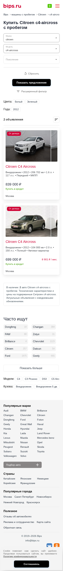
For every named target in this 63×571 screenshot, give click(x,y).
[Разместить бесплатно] (50, 6)
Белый (18, 101)
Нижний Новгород (14, 502)
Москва (8, 496)
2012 (16, 109)
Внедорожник (23, 386)
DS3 (44, 378)
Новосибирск (44, 496)
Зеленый (32, 101)
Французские (27, 483)
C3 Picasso (31, 378)
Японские (25, 478)
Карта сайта (44, 522)
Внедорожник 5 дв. (47, 386)
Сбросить (33, 73)
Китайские (9, 478)
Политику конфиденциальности (20, 556)
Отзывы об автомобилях (17, 516)
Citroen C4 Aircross (21, 166)
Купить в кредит (15, 188)
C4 (18, 378)
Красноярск (33, 502)
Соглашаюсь (32, 564)
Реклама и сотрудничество (19, 522)
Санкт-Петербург (24, 496)
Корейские (10, 483)
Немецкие (43, 478)
